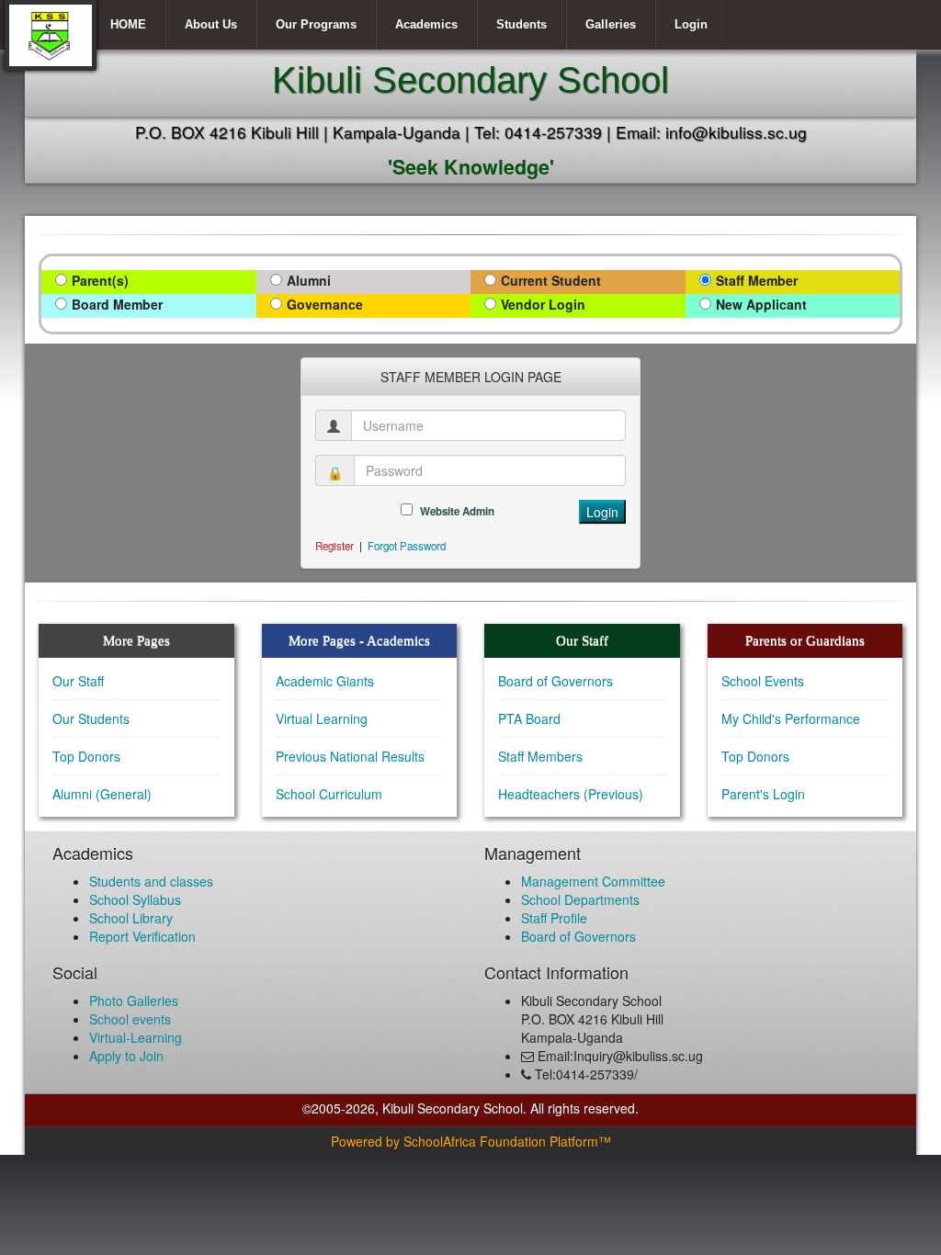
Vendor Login (543, 304)
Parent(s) (100, 280)
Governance (325, 304)
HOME (128, 24)
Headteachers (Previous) (570, 794)
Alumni (309, 280)
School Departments (580, 899)
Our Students (91, 718)
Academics (426, 24)
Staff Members (540, 756)
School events (130, 1019)
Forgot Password (407, 545)
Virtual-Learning (135, 1037)
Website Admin (457, 511)
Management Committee (593, 881)
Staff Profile (554, 918)
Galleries (610, 24)
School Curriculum (329, 794)
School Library (131, 918)
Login (691, 24)
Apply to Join (126, 1055)
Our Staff (78, 681)
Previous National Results (350, 756)
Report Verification (142, 936)
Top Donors (86, 756)
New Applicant (761, 304)
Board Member (117, 304)
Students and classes (151, 881)
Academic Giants (325, 681)
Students (521, 24)
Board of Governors (555, 681)
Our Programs (316, 24)
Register (334, 545)
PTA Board (529, 718)
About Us (211, 24)
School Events (762, 681)
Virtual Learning (322, 718)
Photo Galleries (133, 1000)
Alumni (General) (102, 794)
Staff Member (757, 280)
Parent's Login (763, 794)
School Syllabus (135, 899)
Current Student (551, 280)
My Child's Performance (790, 718)
